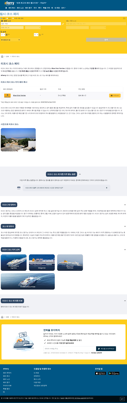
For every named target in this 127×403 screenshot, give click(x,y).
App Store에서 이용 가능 (100, 373)
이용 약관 (37, 382)
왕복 (4, 18)
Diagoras (42, 268)
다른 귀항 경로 (18, 18)
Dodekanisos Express (13, 267)
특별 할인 (6, 389)
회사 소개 (37, 379)
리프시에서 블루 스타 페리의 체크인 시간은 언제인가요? (44, 188)
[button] (63, 8)
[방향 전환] (63, 24)
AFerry (6, 369)
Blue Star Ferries (19, 95)
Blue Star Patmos (70, 267)
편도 (9, 18)
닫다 (122, 399)
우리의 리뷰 (7, 385)
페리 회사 (12, 8)
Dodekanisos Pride (27, 287)
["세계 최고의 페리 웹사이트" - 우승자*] (9, 3)
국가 (35, 8)
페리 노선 (20, 8)
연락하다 (37, 376)
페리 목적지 (7, 373)
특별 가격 (46, 8)
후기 (39, 8)
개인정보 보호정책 (96, 353)
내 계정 (57, 8)
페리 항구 (28, 8)
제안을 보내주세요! (107, 348)
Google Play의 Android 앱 (113, 373)
